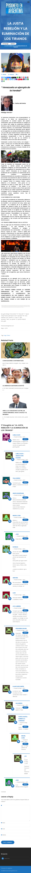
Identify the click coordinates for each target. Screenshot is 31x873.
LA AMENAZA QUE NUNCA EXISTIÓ (13, 386)
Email (3, 828)
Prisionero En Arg (21, 628)
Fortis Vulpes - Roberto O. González (23, 719)
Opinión (13, 43)
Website (4, 835)
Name (3, 822)
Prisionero (11, 74)
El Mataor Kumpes (18, 686)
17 (17, 74)
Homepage (5, 43)
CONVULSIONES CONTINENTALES (13, 361)
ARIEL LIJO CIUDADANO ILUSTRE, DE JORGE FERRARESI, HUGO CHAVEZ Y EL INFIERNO (15, 412)
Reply (25, 439)
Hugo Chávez (7, 335)
